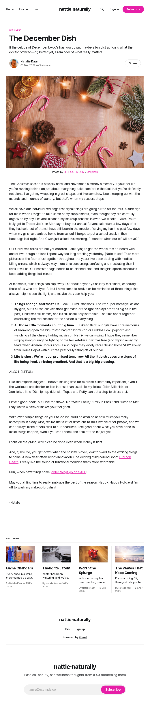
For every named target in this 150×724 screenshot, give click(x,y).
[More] (36, 9)
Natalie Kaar (29, 61)
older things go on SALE (68, 472)
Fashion (24, 9)
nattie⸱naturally (75, 9)
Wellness (15, 30)
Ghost (83, 637)
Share (133, 63)
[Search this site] (102, 9)
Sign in (114, 9)
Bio (67, 629)
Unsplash (92, 171)
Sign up (80, 629)
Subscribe (133, 9)
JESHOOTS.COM (74, 171)
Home (10, 9)
